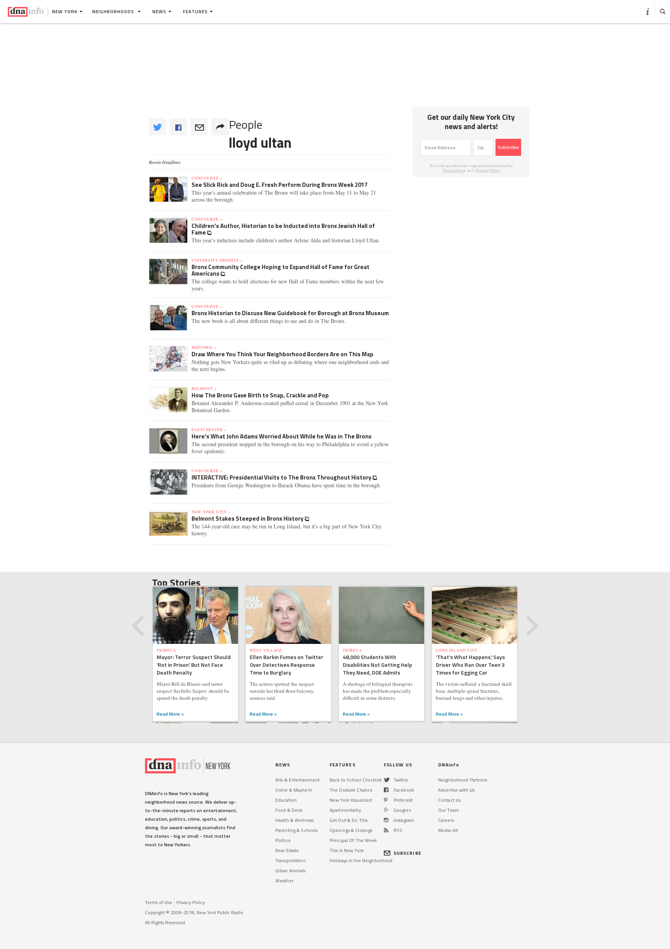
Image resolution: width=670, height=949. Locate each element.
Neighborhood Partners (462, 779)
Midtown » (204, 347)
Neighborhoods (114, 11)
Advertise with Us (456, 790)
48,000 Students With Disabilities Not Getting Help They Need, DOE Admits (377, 664)
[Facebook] (386, 790)
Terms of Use (454, 170)
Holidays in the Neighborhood (361, 860)
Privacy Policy (487, 170)
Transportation (290, 860)
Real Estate (287, 850)
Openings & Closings (351, 830)
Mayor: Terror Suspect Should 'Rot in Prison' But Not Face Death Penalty (194, 664)
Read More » (170, 714)
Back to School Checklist (356, 779)
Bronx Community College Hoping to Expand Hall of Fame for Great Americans (281, 270)
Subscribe (508, 147)
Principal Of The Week (353, 840)
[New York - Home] (26, 11)
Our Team (448, 810)
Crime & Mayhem (293, 790)
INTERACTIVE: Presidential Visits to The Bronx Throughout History (282, 477)
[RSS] (386, 830)
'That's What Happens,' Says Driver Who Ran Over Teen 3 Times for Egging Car (470, 664)
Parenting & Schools (296, 830)
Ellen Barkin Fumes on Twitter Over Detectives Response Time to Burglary (286, 664)
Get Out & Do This (349, 820)
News (159, 11)
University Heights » (217, 260)
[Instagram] (386, 820)
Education (286, 800)
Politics (282, 840)
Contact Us (449, 800)
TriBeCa (166, 650)
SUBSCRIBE (407, 853)
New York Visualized (351, 800)
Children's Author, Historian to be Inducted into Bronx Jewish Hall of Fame (283, 229)
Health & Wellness (294, 820)
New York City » (211, 511)
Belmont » (204, 388)
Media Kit (448, 830)
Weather (284, 880)
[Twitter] (387, 779)
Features (195, 11)
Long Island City (457, 650)
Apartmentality (345, 810)
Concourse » (207, 178)
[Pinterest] (385, 800)
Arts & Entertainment (297, 779)
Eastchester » (209, 429)
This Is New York (347, 850)
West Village (266, 650)
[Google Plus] (386, 810)
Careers (446, 820)
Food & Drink (288, 810)
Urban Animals (290, 870)
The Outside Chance (351, 790)
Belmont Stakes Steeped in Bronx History (248, 518)
